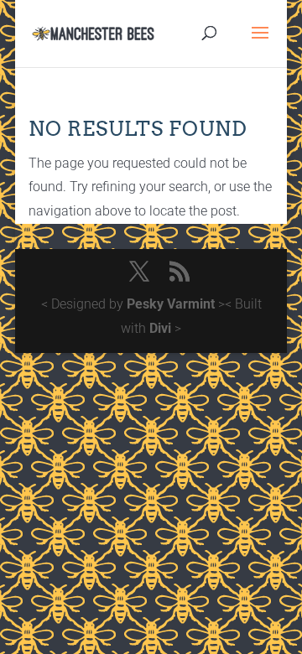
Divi (160, 328)
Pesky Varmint (171, 304)
